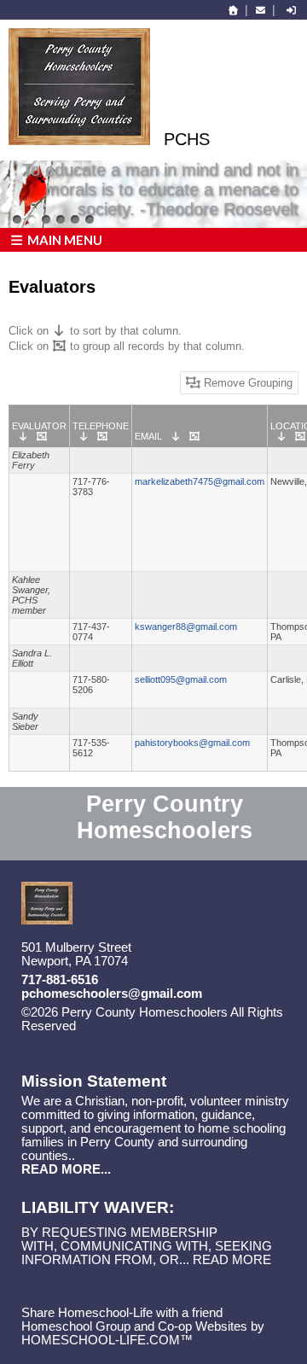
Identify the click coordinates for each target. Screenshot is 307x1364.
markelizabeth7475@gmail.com (199, 481)
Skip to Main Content (150, 1026)
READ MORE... (66, 1169)
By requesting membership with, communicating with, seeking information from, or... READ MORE (146, 1246)
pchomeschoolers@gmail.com (111, 993)
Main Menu (63, 240)
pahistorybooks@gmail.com (192, 742)
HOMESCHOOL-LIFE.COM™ (107, 1340)
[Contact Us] (260, 10)
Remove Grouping (246, 382)
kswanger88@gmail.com (186, 626)
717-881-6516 (59, 980)
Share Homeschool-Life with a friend (122, 1313)
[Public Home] (234, 10)
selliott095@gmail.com (181, 679)
